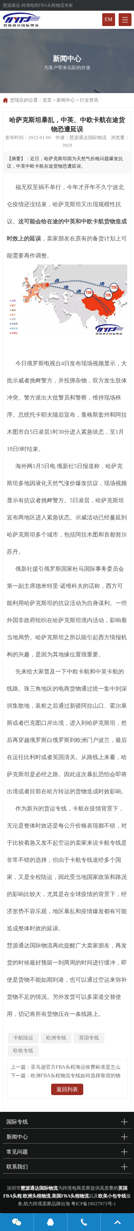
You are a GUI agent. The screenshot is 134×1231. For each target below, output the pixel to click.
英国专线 (89, 1038)
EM (108, 19)
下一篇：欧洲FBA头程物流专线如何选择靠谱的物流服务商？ (65, 1076)
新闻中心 (65, 100)
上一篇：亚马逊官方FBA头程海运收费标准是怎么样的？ (65, 1068)
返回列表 (67, 1089)
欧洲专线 (56, 1038)
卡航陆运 (23, 1038)
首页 (47, 100)
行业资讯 (89, 100)
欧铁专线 (23, 1050)
